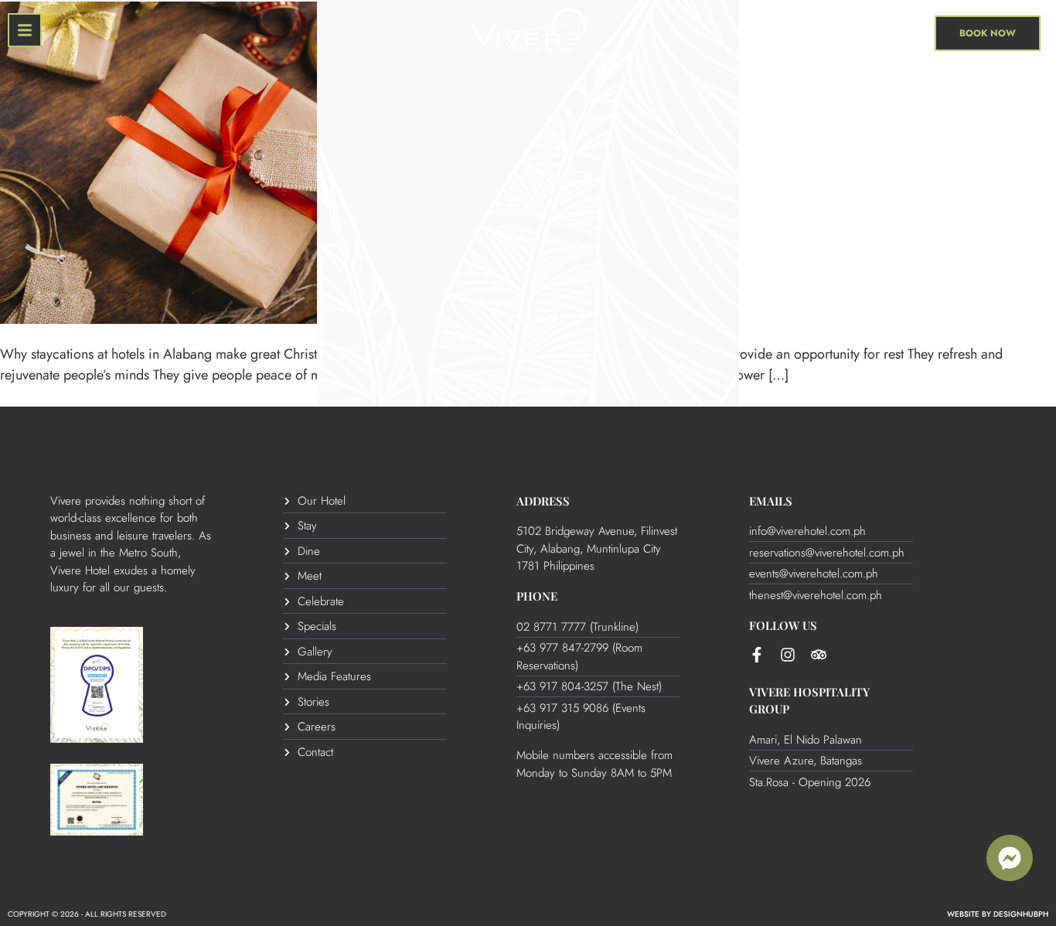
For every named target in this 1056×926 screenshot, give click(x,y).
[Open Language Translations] (915, 30)
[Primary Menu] (25, 30)
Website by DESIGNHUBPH (997, 914)
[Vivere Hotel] (528, 33)
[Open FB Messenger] (1009, 858)
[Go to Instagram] (787, 654)
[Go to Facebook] (757, 654)
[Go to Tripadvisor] (818, 654)
